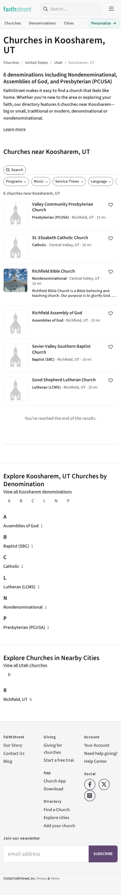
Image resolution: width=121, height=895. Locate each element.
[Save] (111, 204)
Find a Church (57, 809)
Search (17, 170)
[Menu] (111, 9)
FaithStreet (17, 9)
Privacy (42, 878)
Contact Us (13, 753)
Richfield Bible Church (60, 284)
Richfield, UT (15, 699)
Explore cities (56, 817)
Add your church (59, 825)
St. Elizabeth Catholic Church (60, 247)
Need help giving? (101, 753)
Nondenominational (22, 607)
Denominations (42, 23)
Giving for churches (53, 748)
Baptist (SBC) (16, 546)
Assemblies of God (21, 525)
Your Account (96, 745)
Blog (7, 761)
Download (53, 789)
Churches (13, 23)
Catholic (11, 566)
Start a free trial (59, 760)
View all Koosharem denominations (37, 491)
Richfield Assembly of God (60, 322)
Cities (69, 23)
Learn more (14, 129)
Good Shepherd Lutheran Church (60, 389)
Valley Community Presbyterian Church (60, 213)
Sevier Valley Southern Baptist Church (60, 355)
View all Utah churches (25, 665)
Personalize (103, 23)
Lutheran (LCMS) (19, 587)
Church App (55, 781)
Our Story (12, 745)
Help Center (95, 761)
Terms (55, 878)
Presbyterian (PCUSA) (24, 627)
